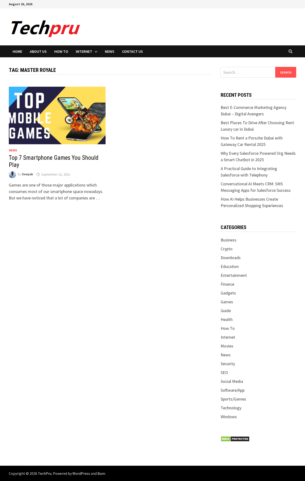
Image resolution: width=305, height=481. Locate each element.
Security (228, 363)
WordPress (81, 473)
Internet (84, 51)
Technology (231, 408)
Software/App (232, 390)
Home (17, 51)
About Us (38, 51)
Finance (227, 284)
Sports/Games (233, 399)
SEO (224, 372)
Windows (229, 416)
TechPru (44, 473)
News (109, 51)
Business (228, 240)
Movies (227, 346)
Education (230, 266)
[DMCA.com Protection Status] (235, 438)
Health (227, 319)
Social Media (232, 381)
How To (61, 51)
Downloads (231, 257)
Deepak (27, 174)
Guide (226, 310)
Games (227, 302)
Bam (101, 473)
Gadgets (228, 293)
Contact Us (132, 51)
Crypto (227, 248)
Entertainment (234, 275)
